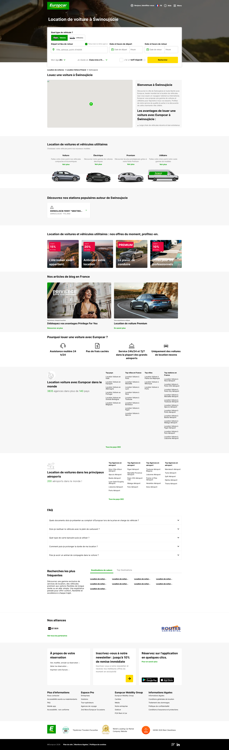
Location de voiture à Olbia (98, 584)
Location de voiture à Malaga (142, 579)
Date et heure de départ (121, 44)
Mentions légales (81, 744)
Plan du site (68, 744)
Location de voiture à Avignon (164, 584)
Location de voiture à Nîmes (142, 584)
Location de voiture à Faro (120, 584)
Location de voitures (55, 70)
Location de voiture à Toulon (98, 589)
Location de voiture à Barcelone (98, 579)
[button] (91, 104)
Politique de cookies (98, 744)
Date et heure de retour (156, 44)
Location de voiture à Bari (120, 579)
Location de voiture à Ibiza (164, 579)
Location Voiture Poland (76, 70)
